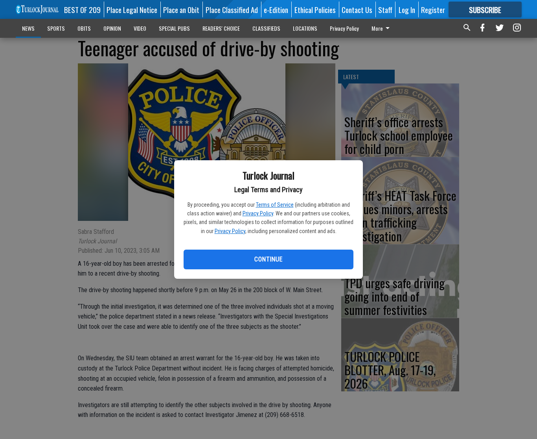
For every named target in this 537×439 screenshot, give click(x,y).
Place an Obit (181, 9)
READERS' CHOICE (221, 28)
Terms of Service (275, 205)
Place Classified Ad (232, 9)
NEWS (28, 28)
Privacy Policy (258, 213)
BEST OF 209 (82, 9)
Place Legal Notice (132, 9)
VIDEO (140, 28)
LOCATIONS (305, 28)
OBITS (84, 28)
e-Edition (276, 9)
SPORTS (56, 28)
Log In (407, 9)
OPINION (112, 28)
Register (433, 9)
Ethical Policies (315, 9)
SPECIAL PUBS (174, 28)
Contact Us (357, 9)
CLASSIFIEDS (266, 28)
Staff (385, 9)
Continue (268, 259)
